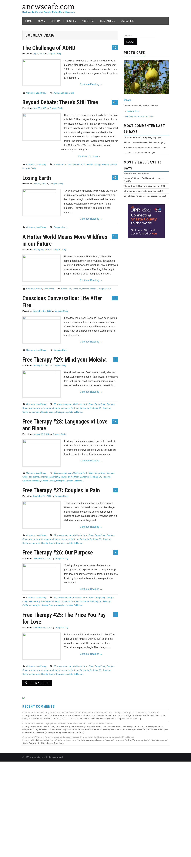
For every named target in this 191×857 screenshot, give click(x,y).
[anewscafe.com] (48, 8)
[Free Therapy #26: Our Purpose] (41, 577)
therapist (60, 412)
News (41, 21)
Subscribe (127, 21)
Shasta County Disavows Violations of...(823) (145, 186)
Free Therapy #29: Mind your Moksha (64, 359)
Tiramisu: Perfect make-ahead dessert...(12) (145, 147)
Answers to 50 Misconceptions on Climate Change (77, 164)
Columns (30, 93)
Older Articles (39, 683)
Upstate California (74, 412)
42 (114, 177)
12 (114, 421)
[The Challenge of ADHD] (41, 72)
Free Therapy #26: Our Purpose (57, 552)
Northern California (80, 408)
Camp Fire (66, 288)
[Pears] (146, 77)
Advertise (88, 21)
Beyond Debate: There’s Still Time (60, 102)
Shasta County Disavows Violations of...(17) (144, 142)
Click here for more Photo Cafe (138, 116)
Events (39, 288)
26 (55, 597)
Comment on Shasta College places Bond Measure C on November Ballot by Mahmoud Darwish (67, 723)
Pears (127, 100)
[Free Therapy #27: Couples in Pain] (41, 515)
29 (55, 404)
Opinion (56, 21)
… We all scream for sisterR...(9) (139, 152)
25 (55, 666)
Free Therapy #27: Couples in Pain (61, 490)
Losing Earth (36, 178)
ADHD (56, 93)
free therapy (34, 408)
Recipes (71, 21)
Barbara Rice (133, 111)
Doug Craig (100, 404)
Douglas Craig (54, 53)
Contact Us (107, 21)
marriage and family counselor (55, 408)
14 (114, 236)
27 (55, 535)
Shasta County (48, 412)
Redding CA (95, 408)
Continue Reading (91, 84)
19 (114, 298)
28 (55, 473)
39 (114, 102)
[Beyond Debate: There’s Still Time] (41, 127)
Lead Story (41, 93)
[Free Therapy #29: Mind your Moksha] (41, 384)
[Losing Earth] (41, 202)
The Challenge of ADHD (48, 47)
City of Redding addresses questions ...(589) (145, 196)
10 (114, 47)
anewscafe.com (64, 404)
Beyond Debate (109, 164)
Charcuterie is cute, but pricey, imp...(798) (143, 191)
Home (28, 21)
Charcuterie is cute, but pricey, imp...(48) (143, 137)
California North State (83, 404)
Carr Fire (77, 288)
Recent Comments (38, 707)
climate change (89, 288)
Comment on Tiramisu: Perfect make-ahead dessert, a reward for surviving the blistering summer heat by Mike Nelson (78, 737)
